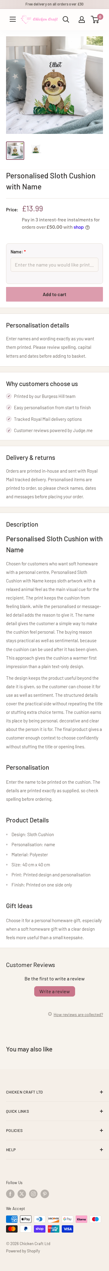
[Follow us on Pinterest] (45, 1194)
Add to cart (54, 294)
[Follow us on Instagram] (33, 1194)
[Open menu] (12, 19)
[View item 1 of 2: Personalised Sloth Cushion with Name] (15, 150)
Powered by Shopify (23, 1250)
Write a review (54, 991)
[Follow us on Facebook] (10, 1194)
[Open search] (66, 19)
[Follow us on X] (22, 1194)
